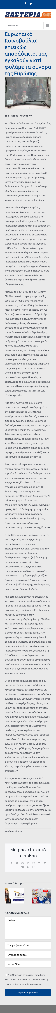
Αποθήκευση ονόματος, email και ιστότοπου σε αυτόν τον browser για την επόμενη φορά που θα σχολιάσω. (27, 979)
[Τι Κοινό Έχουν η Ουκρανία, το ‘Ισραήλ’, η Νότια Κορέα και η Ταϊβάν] (41, 895)
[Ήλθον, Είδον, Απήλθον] (14, 895)
